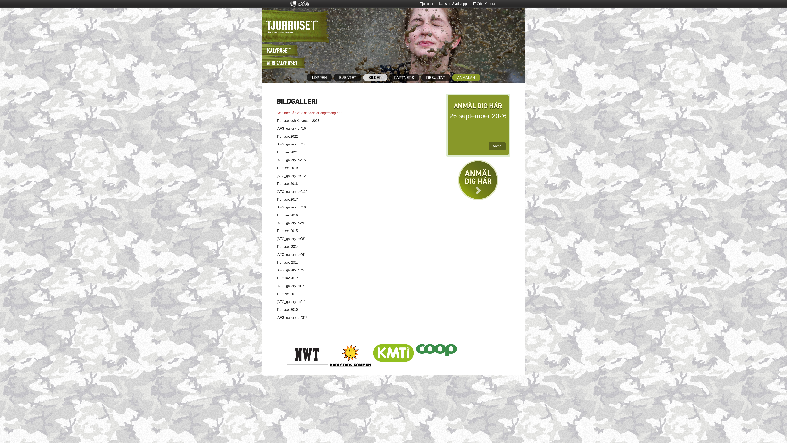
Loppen (319, 77)
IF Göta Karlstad (485, 4)
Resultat (435, 77)
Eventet (347, 77)
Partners (404, 77)
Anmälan (466, 77)
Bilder (375, 77)
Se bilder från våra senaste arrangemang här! (309, 113)
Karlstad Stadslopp (453, 4)
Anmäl (497, 146)
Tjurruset (426, 4)
